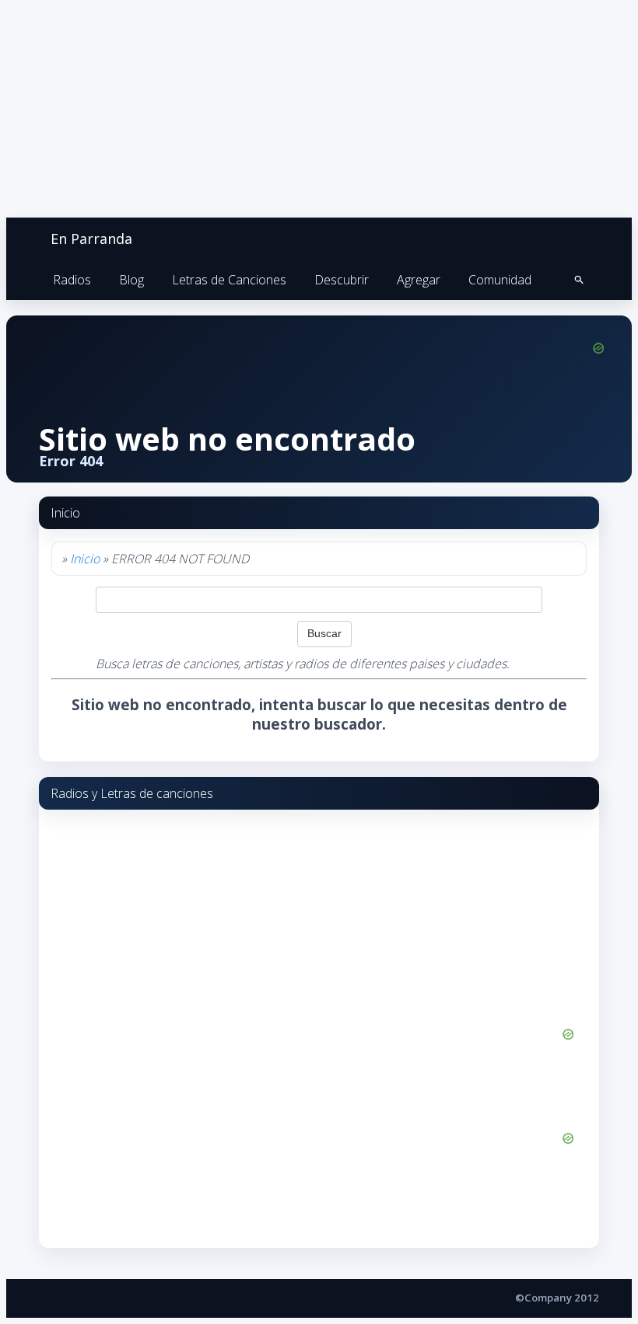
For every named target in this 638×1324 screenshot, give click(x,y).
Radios (72, 279)
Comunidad (499, 279)
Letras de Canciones (229, 279)
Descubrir (341, 279)
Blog (131, 279)
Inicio (85, 558)
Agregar (418, 279)
